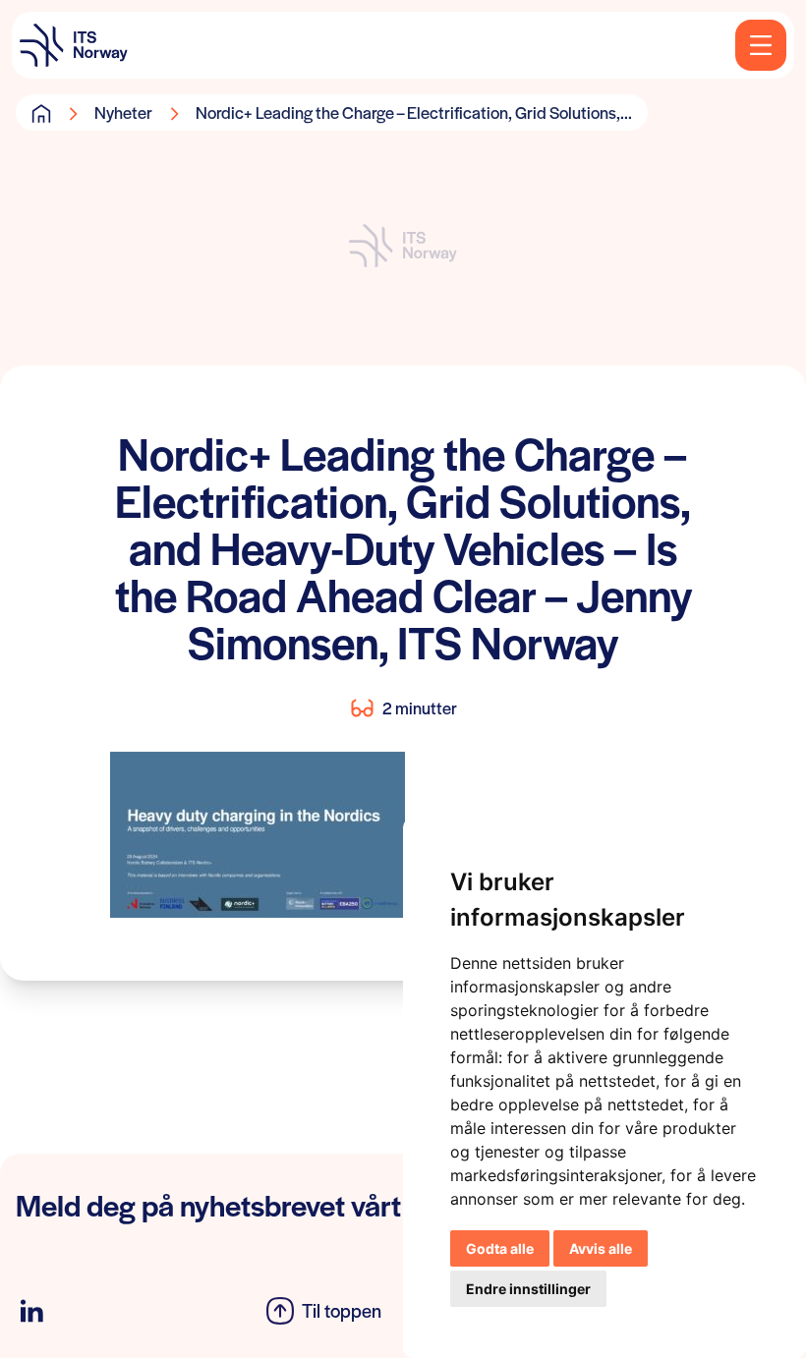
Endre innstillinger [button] (528, 1288)
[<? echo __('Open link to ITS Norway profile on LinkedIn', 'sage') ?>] (31, 1311)
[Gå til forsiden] (41, 113)
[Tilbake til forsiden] (74, 45)
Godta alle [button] (500, 1248)
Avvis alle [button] (600, 1248)
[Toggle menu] (760, 45)
